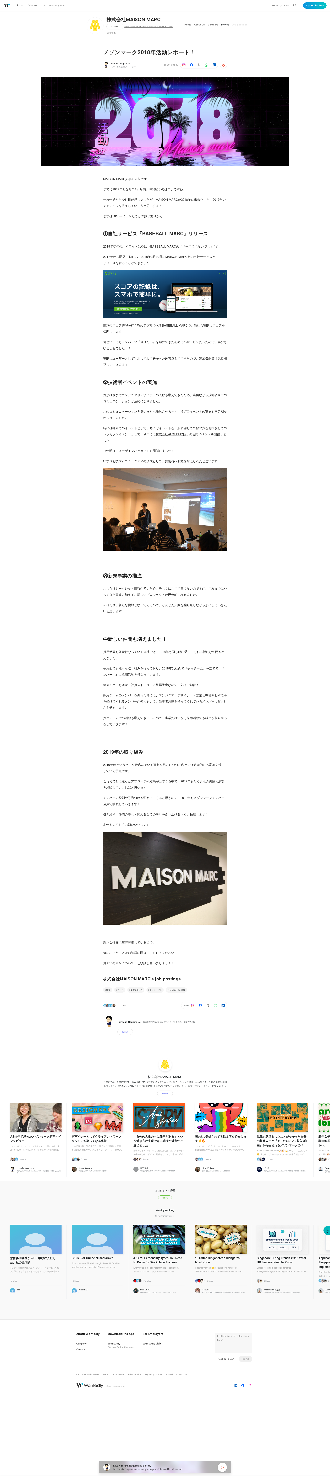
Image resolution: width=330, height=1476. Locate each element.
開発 (108, 989)
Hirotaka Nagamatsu (121, 63)
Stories (225, 24)
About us (199, 24)
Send (246, 1359)
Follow (114, 26)
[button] (88, 1334)
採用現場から (136, 989)
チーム (120, 989)
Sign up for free (315, 5)
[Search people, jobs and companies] (294, 5)
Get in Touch (226, 1359)
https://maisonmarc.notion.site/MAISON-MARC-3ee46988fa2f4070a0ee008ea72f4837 (150, 26)
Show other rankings (164, 1215)
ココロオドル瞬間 (177, 989)
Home (187, 24)
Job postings (240, 24)
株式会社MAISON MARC (134, 20)
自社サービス (156, 989)
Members (212, 24)
